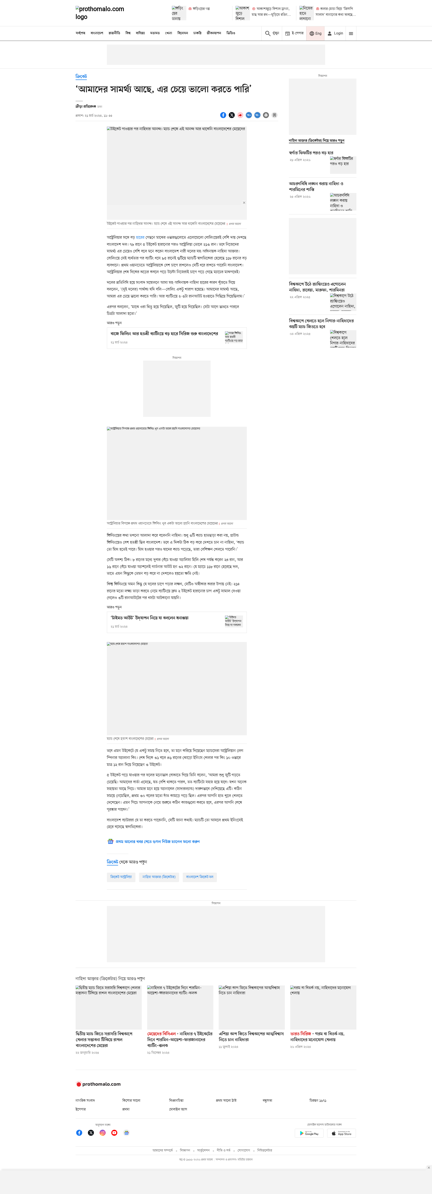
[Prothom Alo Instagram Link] (105, 1133)
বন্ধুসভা (267, 1100)
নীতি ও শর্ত (223, 1151)
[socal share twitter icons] (232, 117)
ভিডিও (231, 33)
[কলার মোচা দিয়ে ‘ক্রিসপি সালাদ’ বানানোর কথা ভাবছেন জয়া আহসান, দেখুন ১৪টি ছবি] (306, 13)
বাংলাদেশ (97, 33)
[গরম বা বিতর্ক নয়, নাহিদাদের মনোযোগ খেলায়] (323, 1007)
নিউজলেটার (264, 1151)
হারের (140, 237)
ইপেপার (81, 1109)
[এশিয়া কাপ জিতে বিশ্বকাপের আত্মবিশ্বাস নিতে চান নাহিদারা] (252, 1007)
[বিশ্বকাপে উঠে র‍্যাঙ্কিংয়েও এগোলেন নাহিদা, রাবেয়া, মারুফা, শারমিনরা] (343, 302)
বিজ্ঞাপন (185, 1151)
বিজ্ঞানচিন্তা (176, 1100)
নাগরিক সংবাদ (85, 1100)
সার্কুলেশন (203, 1151)
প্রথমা (126, 1109)
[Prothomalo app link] (309, 1134)
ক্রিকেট (81, 76)
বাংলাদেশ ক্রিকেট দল (199, 877)
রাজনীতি (114, 33)
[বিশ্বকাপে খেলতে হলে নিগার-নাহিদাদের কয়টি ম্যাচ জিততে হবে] (343, 338)
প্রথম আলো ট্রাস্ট (226, 1100)
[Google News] (126, 1133)
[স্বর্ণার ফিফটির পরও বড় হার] (343, 165)
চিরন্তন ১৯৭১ (318, 1100)
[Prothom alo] (106, 13)
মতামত (155, 33)
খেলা (168, 33)
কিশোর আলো (131, 1100)
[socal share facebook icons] (224, 117)
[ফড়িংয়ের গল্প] (179, 13)
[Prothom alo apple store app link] (341, 1134)
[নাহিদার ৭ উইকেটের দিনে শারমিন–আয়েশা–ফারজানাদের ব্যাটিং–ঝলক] (180, 1007)
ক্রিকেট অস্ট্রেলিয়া (121, 877)
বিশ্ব (128, 33)
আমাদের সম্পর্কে (163, 1151)
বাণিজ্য (140, 33)
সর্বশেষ (80, 33)
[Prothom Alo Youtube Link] (116, 1133)
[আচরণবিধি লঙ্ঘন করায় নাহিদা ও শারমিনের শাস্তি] (343, 202)
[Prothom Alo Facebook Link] (81, 1133)
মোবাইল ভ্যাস (178, 1109)
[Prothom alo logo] (98, 1085)
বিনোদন (183, 33)
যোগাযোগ (244, 1151)
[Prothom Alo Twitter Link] (93, 1133)
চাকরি (197, 33)
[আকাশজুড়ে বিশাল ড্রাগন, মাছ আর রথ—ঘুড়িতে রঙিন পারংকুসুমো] (243, 13)
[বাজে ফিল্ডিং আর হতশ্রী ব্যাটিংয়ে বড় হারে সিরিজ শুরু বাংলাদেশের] (234, 337)
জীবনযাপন (214, 33)
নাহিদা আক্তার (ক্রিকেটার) (159, 877)
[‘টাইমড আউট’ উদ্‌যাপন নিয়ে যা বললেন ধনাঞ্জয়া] (234, 621)
